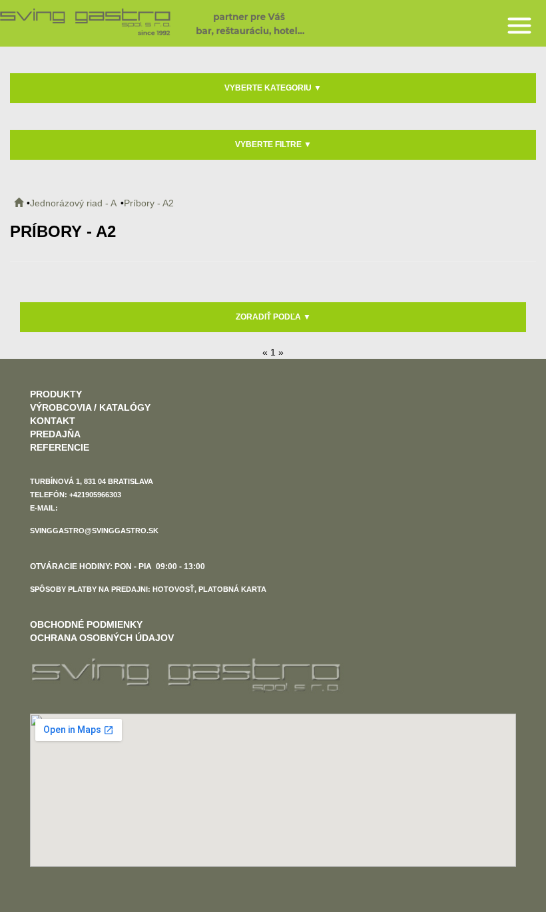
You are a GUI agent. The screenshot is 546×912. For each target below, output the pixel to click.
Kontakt (52, 420)
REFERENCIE (59, 447)
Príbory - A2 (149, 203)
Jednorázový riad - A (73, 203)
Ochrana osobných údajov (102, 637)
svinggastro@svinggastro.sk (94, 531)
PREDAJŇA (55, 434)
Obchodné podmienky (86, 624)
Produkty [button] (56, 394)
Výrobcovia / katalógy (90, 407)
